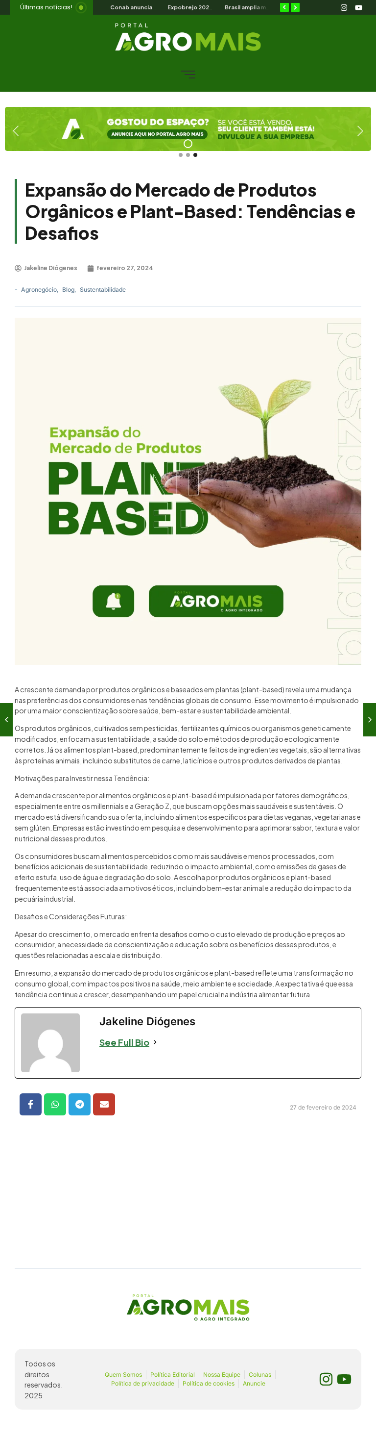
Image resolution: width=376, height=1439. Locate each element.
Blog (69, 289)
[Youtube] (358, 7)
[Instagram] (343, 7)
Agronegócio (40, 289)
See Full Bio (124, 1042)
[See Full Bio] (155, 1042)
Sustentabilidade (103, 289)
